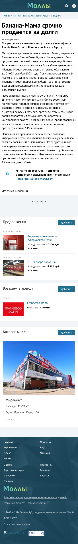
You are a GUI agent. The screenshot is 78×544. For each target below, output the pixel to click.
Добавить (66, 222)
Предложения (14, 222)
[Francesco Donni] (13, 309)
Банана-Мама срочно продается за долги (42, 16)
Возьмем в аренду (18, 288)
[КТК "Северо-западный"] (13, 268)
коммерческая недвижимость (40, 497)
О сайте (8, 464)
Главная (6, 16)
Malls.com (45, 453)
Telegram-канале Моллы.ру (34, 178)
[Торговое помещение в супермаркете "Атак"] (13, 243)
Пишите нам (46, 464)
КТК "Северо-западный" (42, 261)
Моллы (7, 458)
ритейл (63, 497)
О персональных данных (17, 524)
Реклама (8, 481)
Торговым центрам (14, 470)
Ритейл (7, 453)
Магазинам (10, 475)
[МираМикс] (39, 368)
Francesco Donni (38, 303)
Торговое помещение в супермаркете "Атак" (42, 238)
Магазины (45, 442)
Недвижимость (12, 447)
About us (44, 475)
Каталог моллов (16, 332)
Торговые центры (13, 497)
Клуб (42, 447)
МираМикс (14, 400)
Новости (16, 16)
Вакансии (45, 470)
